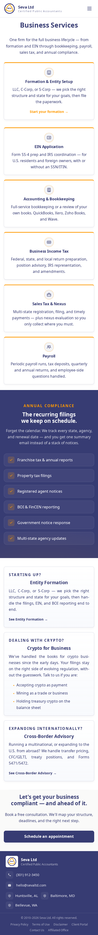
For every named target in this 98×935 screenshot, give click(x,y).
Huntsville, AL (26, 895)
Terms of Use (41, 924)
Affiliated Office (58, 930)
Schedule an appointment (49, 836)
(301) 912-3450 (27, 874)
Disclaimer (61, 924)
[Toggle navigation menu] (89, 8)
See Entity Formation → (28, 619)
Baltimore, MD (62, 895)
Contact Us (37, 930)
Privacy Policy (19, 924)
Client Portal (80, 924)
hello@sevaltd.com (31, 885)
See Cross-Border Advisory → (33, 773)
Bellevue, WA (26, 905)
